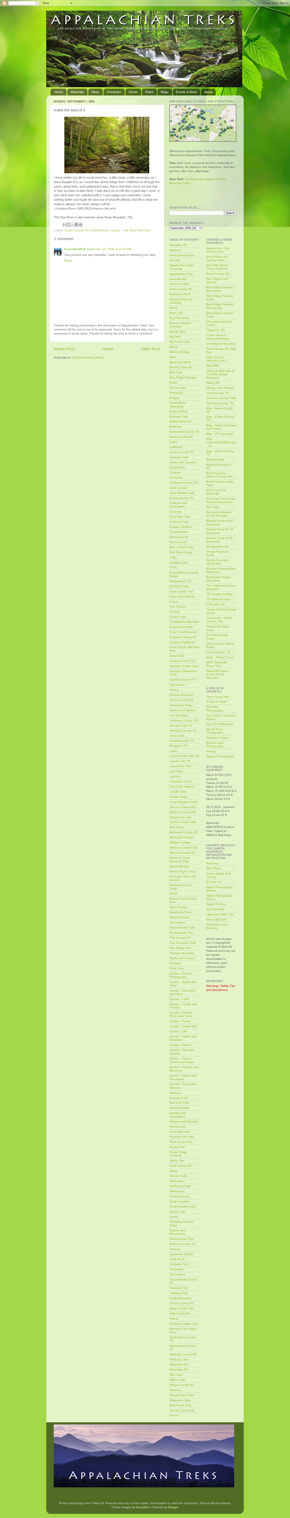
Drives (133, 92)
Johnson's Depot (217, 737)
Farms (173, 601)
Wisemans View (180, 1400)
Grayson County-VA (182, 637)
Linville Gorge (178, 796)
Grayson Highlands (182, 642)
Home (59, 92)
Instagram (209, 179)
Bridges (174, 398)
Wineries (175, 1390)
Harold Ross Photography (214, 731)
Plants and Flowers (182, 958)
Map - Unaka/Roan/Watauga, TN (221, 442)
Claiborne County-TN (183, 482)
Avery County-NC (181, 289)
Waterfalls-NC (178, 1364)
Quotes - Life (119, 230)
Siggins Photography (220, 756)
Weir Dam (176, 1374)
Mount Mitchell (179, 866)
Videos (174, 1318)
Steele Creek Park (181, 1239)
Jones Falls (177, 735)
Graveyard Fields (181, 627)
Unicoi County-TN (181, 1303)
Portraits (175, 963)
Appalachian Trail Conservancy (217, 250)
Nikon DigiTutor (216, 919)
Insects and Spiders (182, 710)
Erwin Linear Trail (181, 591)
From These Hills (217, 697)
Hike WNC (213, 365)
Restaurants (177, 1126)
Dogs (172, 557)
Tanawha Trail (178, 1264)
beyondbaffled (74, 249)
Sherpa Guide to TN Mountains (219, 531)
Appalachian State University (181, 267)
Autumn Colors (179, 284)
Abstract (174, 250)
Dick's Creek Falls (181, 547)
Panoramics (177, 922)
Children (175, 472)
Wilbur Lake (177, 1379)
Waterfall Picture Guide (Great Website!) (217, 674)
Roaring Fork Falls (181, 1136)
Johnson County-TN (182, 730)
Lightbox (175, 776)
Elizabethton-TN (180, 581)
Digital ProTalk (215, 904)
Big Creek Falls (179, 341)
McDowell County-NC (183, 832)
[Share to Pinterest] (81, 224)
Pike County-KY (179, 937)
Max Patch (176, 827)
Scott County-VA (180, 1165)
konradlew (143, 1507)
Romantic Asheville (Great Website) (218, 514)
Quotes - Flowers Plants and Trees (181, 1014)
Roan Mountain (140, 230)
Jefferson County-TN (183, 720)
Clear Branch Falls (181, 493)
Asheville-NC (178, 279)
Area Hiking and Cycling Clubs (217, 258)
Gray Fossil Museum (183, 632)
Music (173, 893)
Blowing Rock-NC (181, 367)
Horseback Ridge (181, 705)
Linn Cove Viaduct (181, 786)
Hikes (95, 92)
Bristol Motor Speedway (177, 404)
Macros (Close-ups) (182, 807)
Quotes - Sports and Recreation (183, 1077)
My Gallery (192, 179)
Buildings (175, 426)
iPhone (174, 1415)
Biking (173, 347)
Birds (172, 357)
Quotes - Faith (179, 999)
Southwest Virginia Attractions (218, 579)
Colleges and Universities (178, 504)
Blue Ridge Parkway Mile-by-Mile (219, 306)
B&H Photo (213, 868)
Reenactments (179, 1108)
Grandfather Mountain (184, 621)
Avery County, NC (218, 273)
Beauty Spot (177, 331)
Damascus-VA (178, 537)
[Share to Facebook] (77, 224)
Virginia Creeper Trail (183, 1323)
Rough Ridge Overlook (178, 1154)
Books (173, 382)
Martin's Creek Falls (182, 822)
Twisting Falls (178, 1293)
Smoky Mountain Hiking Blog (217, 562)
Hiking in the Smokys (220, 388)
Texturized (176, 1269)
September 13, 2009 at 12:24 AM (109, 249)
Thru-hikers (177, 1274)
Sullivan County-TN (182, 1244)
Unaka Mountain (180, 1298)
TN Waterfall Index (218, 599)
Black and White (180, 362)
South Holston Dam (182, 1206)
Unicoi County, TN (218, 652)
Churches (175, 477)
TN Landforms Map (219, 594)
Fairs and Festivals (182, 596)
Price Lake (176, 968)
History (174, 689)
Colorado (175, 511)
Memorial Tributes (181, 837)
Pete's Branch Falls (182, 927)
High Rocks (177, 684)
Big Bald (174, 336)
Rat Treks (212, 507)
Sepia (173, 1170)
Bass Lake (176, 312)
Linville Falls (177, 791)
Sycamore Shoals (181, 1254)
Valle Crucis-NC (179, 1313)
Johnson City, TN (217, 393)
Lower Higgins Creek (183, 802)
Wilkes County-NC (181, 1385)
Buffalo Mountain (180, 421)
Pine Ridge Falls (180, 948)
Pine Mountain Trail (182, 943)
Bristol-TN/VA (178, 411)
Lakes (173, 751)
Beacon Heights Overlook (180, 325)
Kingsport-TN (178, 745)
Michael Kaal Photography (214, 744)
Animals (174, 260)
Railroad (175, 1092)
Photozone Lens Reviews (217, 926)
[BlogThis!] (68, 224)
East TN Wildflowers (219, 724)
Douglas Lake (178, 562)
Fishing (174, 611)
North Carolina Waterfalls (216, 492)
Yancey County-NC (182, 1410)
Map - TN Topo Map (219, 433)
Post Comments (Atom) (88, 357)
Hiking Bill (212, 382)
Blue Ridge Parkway (182, 377)
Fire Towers (177, 606)
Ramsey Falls (178, 1098)
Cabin (173, 442)
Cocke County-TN (181, 498)
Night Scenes (178, 907)
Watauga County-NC (183, 1354)
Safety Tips (176, 1160)
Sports (173, 1216)
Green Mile (176, 655)
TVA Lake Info (215, 604)
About (208, 92)
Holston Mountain (181, 695)
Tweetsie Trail (178, 1288)
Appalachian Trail (181, 274)
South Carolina (179, 1201)
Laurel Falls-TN (179, 761)
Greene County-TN (182, 661)
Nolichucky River (180, 912)
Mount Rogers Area (182, 871)
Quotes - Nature (180, 1045)
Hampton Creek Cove (183, 666)
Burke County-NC (181, 436)
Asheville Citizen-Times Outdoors (217, 267)
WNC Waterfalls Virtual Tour (216, 664)
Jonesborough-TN (181, 740)
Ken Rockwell (215, 909)
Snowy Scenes (179, 1196)
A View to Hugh (216, 701)
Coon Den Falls (179, 516)
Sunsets (174, 1249)
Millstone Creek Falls (183, 847)
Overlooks (114, 92)
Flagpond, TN (215, 330)
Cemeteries (177, 467)
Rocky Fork (177, 1147)
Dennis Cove (178, 542)
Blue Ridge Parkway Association (219, 289)
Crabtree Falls (179, 521)
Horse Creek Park (181, 700)
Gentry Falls (177, 617)
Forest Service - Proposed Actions (217, 337)
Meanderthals (215, 459)
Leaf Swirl (176, 771)
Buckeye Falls (178, 416)
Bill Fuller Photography (214, 708)
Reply (68, 260)
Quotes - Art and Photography (180, 975)
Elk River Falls (179, 586)
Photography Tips (181, 932)
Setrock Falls (178, 1176)
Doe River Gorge (180, 552)
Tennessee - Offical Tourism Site (219, 619)
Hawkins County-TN (182, 679)
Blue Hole (175, 372)
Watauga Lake (179, 1359)
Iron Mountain (178, 715)
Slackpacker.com (217, 546)
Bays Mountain (179, 318)
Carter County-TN (77, 230)
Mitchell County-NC (182, 852)
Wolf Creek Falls (180, 1405)
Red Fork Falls (179, 1102)
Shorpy (211, 751)
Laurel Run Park (180, 766)
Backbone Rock (179, 294)
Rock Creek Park (180, 1142)
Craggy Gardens (180, 526)
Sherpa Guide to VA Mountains (219, 539)
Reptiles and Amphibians (177, 1114)
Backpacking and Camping (180, 301)
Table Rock (176, 1259)
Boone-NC (176, 392)
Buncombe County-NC (184, 431)
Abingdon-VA (178, 245)
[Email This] (64, 224)
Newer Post (64, 349)
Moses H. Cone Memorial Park (179, 859)
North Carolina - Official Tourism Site (219, 475)
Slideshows (176, 1191)
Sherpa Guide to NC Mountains (219, 522)
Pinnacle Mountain (181, 953)
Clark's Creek (178, 487)
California (175, 447)
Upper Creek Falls (181, 1308)
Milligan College (180, 842)
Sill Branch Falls (180, 1186)
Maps (165, 92)
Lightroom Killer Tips (220, 914)
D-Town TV (213, 882)
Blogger (173, 1507)
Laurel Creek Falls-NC (184, 756)
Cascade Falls (179, 457)
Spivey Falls (177, 1211)
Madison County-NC (183, 812)
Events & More (186, 92)
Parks (149, 92)
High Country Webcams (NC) (216, 359)
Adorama (212, 863)
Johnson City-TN (180, 725)
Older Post (150, 349)
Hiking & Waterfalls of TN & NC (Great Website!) (220, 374)
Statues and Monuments (177, 1232)
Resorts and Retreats (183, 1121)
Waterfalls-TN (178, 1369)
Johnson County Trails (221, 398)
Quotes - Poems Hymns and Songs (181, 1060)
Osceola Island (179, 917)
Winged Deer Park (181, 1395)
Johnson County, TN (220, 403)
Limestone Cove (180, 781)
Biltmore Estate (179, 352)
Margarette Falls (180, 817)
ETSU (173, 567)
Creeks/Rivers (99, 230)
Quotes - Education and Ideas (182, 992)
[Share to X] (72, 224)
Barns (173, 307)
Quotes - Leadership (183, 1026)
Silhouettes (176, 1181)
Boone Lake (177, 387)
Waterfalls (77, 92)
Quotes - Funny (179, 1021)
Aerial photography (182, 255)
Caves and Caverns (182, 462)
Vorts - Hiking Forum (220, 657)
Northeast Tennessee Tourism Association (220, 500)
